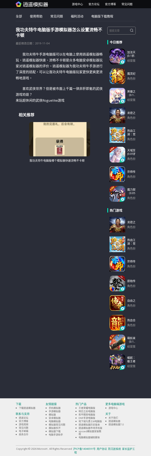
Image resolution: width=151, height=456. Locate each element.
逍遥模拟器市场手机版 (90, 428)
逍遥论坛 (23, 418)
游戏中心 (77, 4)
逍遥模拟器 (114, 421)
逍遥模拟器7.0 (116, 424)
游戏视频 (23, 424)
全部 (19, 16)
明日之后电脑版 (87, 411)
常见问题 (127, 4)
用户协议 (102, 449)
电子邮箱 (23, 431)
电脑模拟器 (55, 421)
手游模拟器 (55, 411)
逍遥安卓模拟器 (32, 4)
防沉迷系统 (114, 449)
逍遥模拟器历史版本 (89, 424)
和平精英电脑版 (87, 414)
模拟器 (52, 414)
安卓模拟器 (55, 418)
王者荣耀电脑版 (87, 408)
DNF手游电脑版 (87, 418)
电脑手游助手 (56, 434)
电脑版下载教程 (102, 16)
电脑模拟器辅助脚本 (89, 437)
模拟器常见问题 (57, 424)
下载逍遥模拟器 (27, 408)
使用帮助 (36, 16)
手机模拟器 (55, 408)
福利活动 (77, 16)
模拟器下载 (55, 431)
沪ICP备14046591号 (84, 449)
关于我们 (113, 418)
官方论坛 (93, 4)
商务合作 (23, 434)
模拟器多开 (55, 428)
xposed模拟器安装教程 (90, 433)
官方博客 (110, 4)
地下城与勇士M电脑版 (90, 421)
